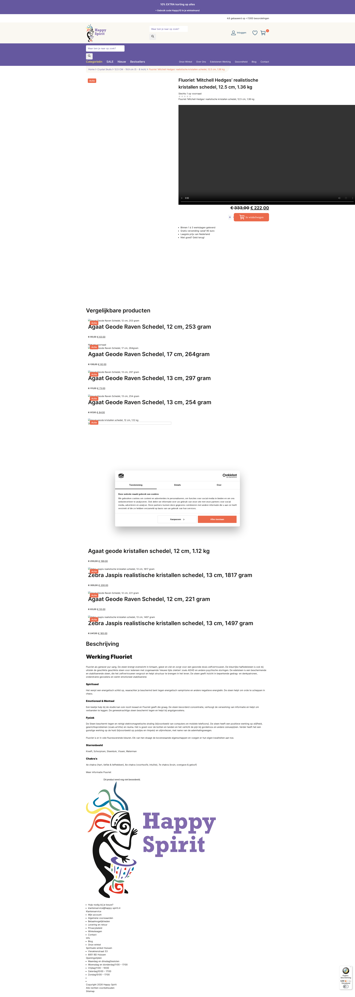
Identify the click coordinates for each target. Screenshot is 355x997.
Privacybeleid (95, 928)
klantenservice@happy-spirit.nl (104, 908)
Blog (90, 941)
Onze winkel (94, 944)
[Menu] (350, 967)
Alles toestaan (217, 519)
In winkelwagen (254, 217)
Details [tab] (177, 485)
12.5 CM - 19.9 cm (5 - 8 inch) (130, 69)
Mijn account (95, 914)
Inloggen (241, 32)
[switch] (346, 986)
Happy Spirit (110, 984)
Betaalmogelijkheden (99, 921)
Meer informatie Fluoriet (98, 772)
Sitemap (90, 991)
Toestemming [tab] (135, 485)
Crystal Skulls (104, 69)
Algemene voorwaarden (100, 918)
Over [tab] (219, 485)
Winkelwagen (95, 931)
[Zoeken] (152, 37)
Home (91, 69)
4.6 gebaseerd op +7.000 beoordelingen (248, 18)
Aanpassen (175, 519)
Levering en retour (97, 924)
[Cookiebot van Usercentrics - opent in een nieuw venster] (225, 476)
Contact (92, 934)
